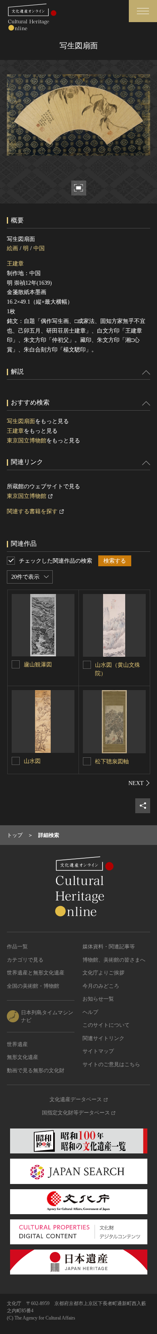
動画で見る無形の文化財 (35, 1070)
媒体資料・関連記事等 (109, 946)
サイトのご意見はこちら (111, 1064)
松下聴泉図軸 (112, 761)
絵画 (12, 248)
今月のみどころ (101, 986)
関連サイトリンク (103, 1038)
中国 (39, 248)
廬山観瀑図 (38, 665)
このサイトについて (106, 1025)
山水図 (32, 761)
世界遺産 (17, 1044)
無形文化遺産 (22, 1057)
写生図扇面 (21, 421)
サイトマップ (98, 1051)
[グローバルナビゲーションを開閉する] (143, 11)
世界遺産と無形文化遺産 (35, 973)
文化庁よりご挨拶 (103, 973)
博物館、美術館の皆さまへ (114, 960)
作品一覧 (17, 946)
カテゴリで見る (25, 960)
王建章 (15, 264)
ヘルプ (90, 1012)
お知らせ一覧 (98, 999)
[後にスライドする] (139, 783)
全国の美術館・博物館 (33, 986)
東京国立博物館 (26, 441)
